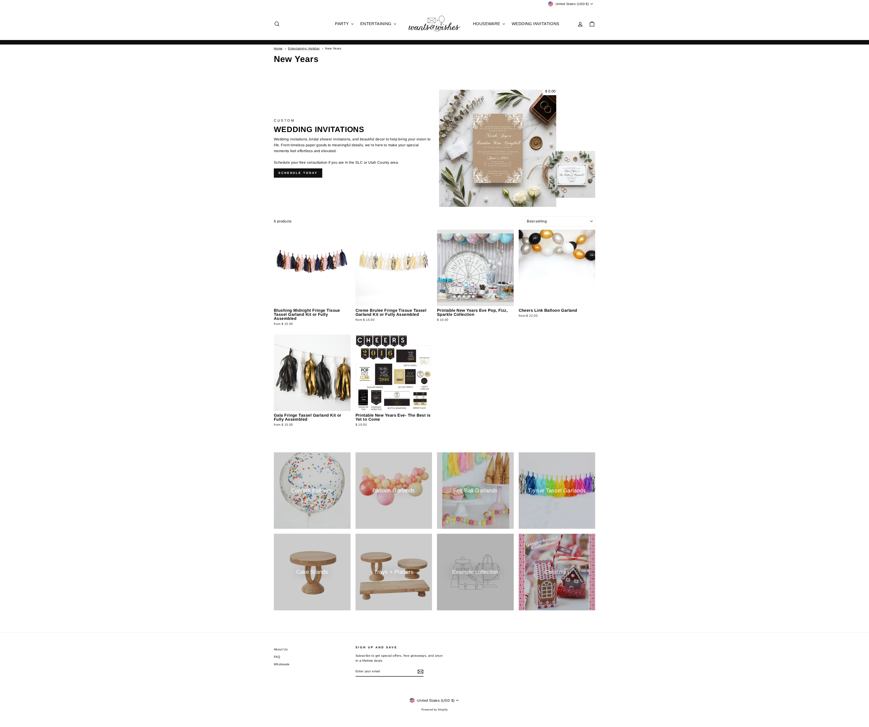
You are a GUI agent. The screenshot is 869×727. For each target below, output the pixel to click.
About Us (281, 649)
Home (278, 48)
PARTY (342, 23)
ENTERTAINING (376, 23)
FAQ (277, 657)
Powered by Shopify (434, 709)
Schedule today (298, 173)
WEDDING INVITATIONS (535, 23)
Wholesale (282, 664)
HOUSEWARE (487, 23)
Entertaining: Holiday (304, 48)
